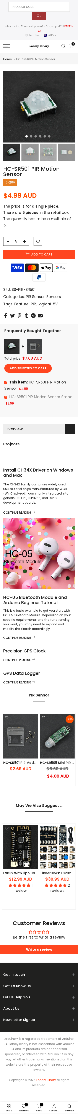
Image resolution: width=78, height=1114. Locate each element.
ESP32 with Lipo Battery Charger (31, 873)
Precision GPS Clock (24, 651)
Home (7, 59)
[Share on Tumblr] (26, 315)
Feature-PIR (25, 304)
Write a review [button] (39, 949)
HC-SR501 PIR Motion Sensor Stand (41, 397)
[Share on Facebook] (5, 315)
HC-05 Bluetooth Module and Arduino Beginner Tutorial (35, 600)
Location (35, 35)
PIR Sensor (35, 296)
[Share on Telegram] (33, 315)
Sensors (53, 296)
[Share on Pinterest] (19, 315)
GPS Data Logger (21, 673)
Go (39, 15)
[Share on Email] (40, 315)
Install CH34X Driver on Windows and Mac (38, 472)
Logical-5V (48, 304)
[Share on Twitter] (12, 315)
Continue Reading (17, 512)
